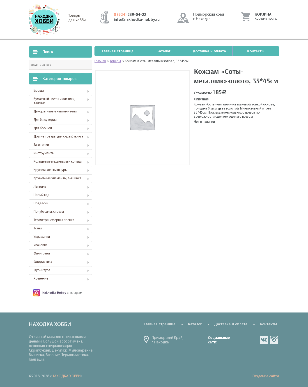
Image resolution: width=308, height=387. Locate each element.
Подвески (41, 203)
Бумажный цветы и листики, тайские (54, 101)
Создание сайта (265, 376)
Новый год (41, 195)
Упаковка (40, 245)
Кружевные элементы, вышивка (57, 178)
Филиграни (42, 253)
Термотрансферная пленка (54, 220)
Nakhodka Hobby (54, 292)
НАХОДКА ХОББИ (66, 376)
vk (264, 340)
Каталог (163, 51)
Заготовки (41, 145)
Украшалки (42, 237)
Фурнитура (42, 270)
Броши (39, 91)
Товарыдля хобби (77, 18)
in (274, 340)
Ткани (38, 228)
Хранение (41, 278)
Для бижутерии (45, 120)
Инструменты (44, 153)
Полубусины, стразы (49, 212)
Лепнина (40, 187)
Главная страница (117, 51)
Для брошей (43, 128)
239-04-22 (130, 15)
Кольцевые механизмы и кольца (58, 161)
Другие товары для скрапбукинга (58, 136)
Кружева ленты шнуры (50, 170)
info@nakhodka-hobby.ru (137, 20)
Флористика (43, 262)
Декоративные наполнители (55, 111)
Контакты (255, 51)
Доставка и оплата (209, 51)
